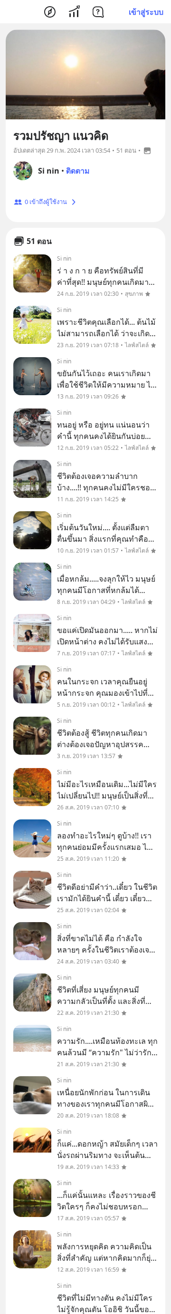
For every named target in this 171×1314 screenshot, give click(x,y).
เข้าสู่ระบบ (146, 12)
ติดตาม (78, 170)
